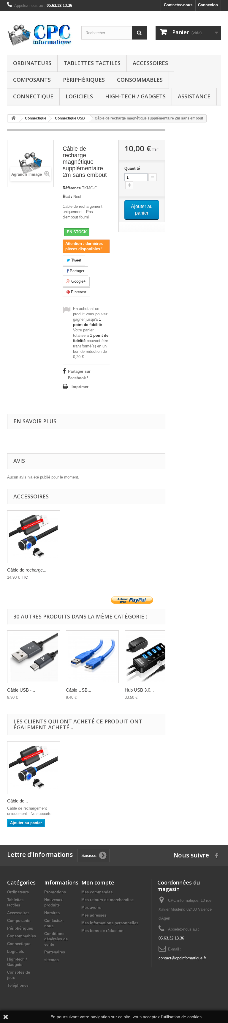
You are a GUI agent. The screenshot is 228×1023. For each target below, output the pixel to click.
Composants (32, 79)
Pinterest (78, 292)
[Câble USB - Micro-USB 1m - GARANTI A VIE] (33, 656)
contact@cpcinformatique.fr (182, 958)
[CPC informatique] (39, 35)
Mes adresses (93, 915)
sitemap (51, 960)
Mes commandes (97, 892)
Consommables (140, 79)
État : (67, 196)
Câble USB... (78, 690)
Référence (72, 188)
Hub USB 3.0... (139, 690)
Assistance (194, 96)
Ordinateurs (32, 63)
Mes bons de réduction (102, 930)
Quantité (132, 168)
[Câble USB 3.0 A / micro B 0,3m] (92, 656)
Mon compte (97, 882)
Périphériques (84, 79)
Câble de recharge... (26, 569)
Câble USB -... (21, 690)
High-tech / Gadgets (135, 96)
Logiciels (79, 96)
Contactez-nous (178, 5)
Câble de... (17, 800)
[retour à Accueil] (13, 118)
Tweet (75, 260)
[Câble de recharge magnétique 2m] (33, 536)
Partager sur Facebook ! (79, 374)
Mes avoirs (91, 907)
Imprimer (80, 387)
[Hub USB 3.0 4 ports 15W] (151, 656)
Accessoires (150, 63)
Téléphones (17, 985)
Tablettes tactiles (92, 63)
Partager (76, 271)
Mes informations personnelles (109, 923)
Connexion (208, 5)
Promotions (55, 892)
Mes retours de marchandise (107, 900)
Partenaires (54, 952)
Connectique (33, 96)
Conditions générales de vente (56, 939)
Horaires (52, 913)
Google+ (78, 281)
